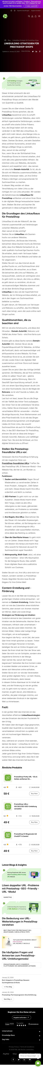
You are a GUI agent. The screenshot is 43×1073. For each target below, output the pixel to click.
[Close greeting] (38, 1056)
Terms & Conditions (27, 1047)
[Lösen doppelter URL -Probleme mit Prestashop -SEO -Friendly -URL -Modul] (21, 874)
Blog (9, 40)
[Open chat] (38, 1063)
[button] (29, 16)
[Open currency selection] (11, 10)
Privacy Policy (14, 1047)
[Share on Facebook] (40, 51)
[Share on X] (33, 51)
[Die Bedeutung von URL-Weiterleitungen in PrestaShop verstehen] (21, 907)
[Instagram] (13, 1060)
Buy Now (34, 793)
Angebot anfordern (20, 1017)
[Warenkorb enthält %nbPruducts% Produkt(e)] (35, 16)
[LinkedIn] (19, 1060)
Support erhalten (35, 10)
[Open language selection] (14, 10)
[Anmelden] (32, 16)
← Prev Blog (8, 987)
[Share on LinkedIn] (36, 51)
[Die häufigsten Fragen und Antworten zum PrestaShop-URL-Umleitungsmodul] (21, 942)
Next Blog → (8, 999)
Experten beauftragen (23, 10)
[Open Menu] (39, 16)
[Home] (5, 40)
